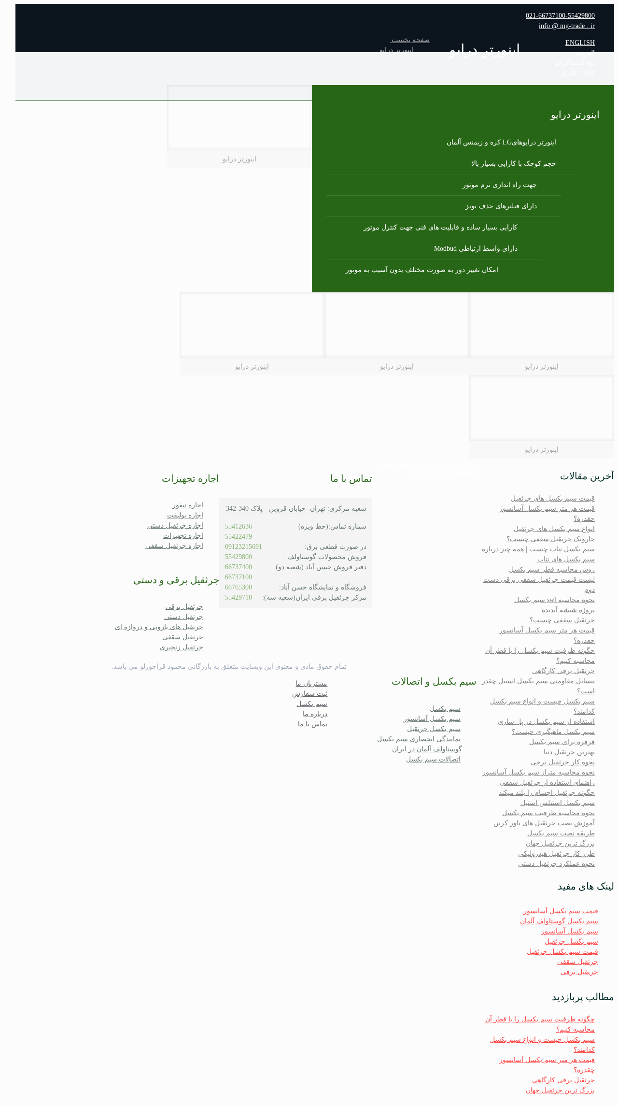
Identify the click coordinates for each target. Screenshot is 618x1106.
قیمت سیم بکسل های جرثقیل (553, 498)
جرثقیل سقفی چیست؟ (562, 620)
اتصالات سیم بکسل (433, 759)
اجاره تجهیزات (183, 535)
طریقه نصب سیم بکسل (561, 833)
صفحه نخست (410, 39)
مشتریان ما (311, 683)
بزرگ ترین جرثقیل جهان (560, 843)
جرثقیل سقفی (577, 961)
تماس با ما (312, 724)
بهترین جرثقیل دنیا (569, 752)
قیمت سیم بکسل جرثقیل (562, 951)
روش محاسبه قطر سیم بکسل (552, 569)
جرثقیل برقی (579, 972)
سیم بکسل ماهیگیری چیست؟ (553, 731)
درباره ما (315, 714)
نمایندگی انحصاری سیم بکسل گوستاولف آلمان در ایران (419, 744)
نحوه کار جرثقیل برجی (563, 762)
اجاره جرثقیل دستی (175, 525)
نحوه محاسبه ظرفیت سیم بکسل (548, 813)
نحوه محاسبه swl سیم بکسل (554, 599)
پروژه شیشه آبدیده (568, 610)
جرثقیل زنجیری (181, 647)
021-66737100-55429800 (560, 15)
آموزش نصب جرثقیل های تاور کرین (544, 823)
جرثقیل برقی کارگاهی (563, 671)
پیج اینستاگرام (575, 63)
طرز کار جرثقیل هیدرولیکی (556, 853)
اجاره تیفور (187, 505)
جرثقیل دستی (183, 616)
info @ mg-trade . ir (567, 25)
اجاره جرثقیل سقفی (174, 545)
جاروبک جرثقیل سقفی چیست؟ (550, 539)
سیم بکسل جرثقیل (571, 941)
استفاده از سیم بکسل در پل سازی (546, 721)
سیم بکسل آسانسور (569, 931)
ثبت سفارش (309, 693)
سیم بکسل (445, 708)
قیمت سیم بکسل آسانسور (560, 911)
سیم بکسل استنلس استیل (557, 802)
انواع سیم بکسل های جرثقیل (554, 528)
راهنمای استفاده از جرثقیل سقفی (547, 782)
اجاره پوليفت (185, 515)
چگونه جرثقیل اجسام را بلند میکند (547, 792)
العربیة (585, 53)
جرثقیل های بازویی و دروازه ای (159, 627)
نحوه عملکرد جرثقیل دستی (556, 863)
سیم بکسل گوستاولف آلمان (559, 921)
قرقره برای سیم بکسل (562, 742)
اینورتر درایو (396, 50)
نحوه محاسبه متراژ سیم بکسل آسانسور (538, 772)
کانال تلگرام (578, 73)
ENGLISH (580, 42)
